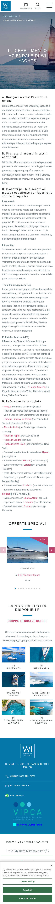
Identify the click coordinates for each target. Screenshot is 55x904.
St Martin (27, 485)
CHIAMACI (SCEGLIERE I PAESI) (22, 776)
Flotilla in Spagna (12, 439)
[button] (52, 550)
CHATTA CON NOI (17, 796)
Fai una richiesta (26, 9)
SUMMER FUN (27, 569)
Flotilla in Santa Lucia (14, 444)
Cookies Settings (27, 881)
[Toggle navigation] (49, 6)
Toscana (28, 506)
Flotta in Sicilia (11, 427)
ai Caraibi (27, 419)
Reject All (27, 890)
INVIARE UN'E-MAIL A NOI (20, 786)
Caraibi (27, 464)
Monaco (6, 493)
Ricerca (37, 9)
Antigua (7, 406)
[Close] (51, 865)
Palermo (29, 502)
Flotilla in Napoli (12, 435)
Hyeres (46, 452)
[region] (27, 882)
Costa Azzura (30, 498)
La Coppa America (36, 387)
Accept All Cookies (27, 898)
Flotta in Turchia (12, 419)
